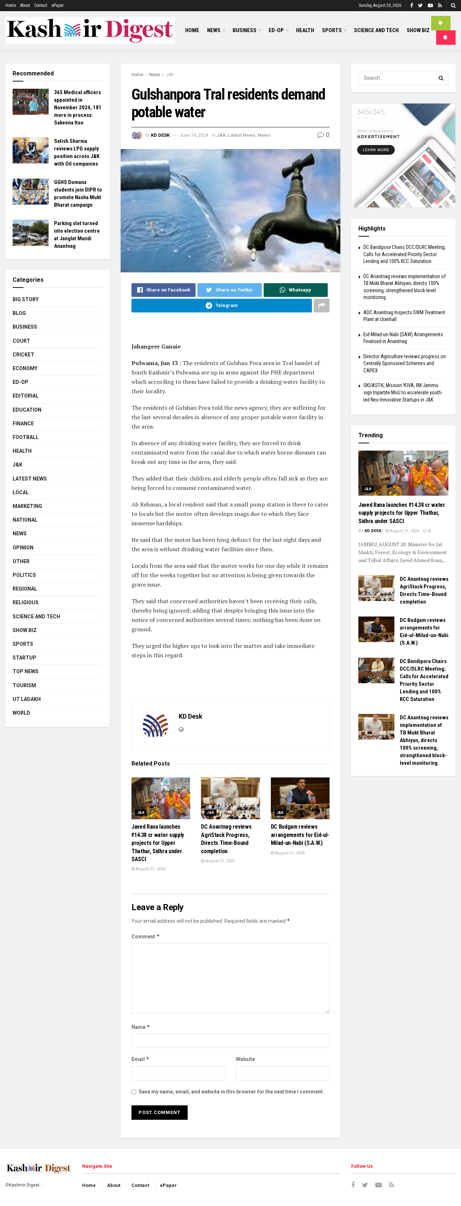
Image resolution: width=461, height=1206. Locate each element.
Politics (24, 575)
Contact (40, 5)
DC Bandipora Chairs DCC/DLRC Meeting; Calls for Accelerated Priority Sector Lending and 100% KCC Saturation (404, 254)
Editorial (26, 396)
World (21, 713)
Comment (145, 936)
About (25, 5)
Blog (19, 313)
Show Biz (418, 30)
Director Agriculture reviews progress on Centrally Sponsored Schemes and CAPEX (404, 363)
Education (27, 410)
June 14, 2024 (194, 135)
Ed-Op (276, 30)
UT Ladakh (27, 699)
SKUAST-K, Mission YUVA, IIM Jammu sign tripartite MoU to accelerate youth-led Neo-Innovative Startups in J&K (403, 392)
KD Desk (160, 135)
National (25, 520)
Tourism (24, 685)
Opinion (23, 548)
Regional (25, 589)
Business (244, 30)
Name (140, 1026)
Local (21, 492)
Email (140, 1059)
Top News (26, 671)
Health (305, 30)
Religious (26, 602)
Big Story (26, 299)
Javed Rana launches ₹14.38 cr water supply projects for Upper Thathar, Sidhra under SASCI (157, 843)
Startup (24, 658)
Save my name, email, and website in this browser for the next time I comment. (231, 1092)
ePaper (58, 5)
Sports (332, 30)
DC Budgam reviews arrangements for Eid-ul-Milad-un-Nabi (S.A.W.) (300, 834)
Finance (23, 423)
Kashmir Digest (24, 1185)
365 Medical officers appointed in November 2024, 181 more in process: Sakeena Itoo (78, 107)
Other (21, 561)
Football (26, 437)
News (213, 30)
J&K (170, 74)
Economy (25, 368)
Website (245, 1059)
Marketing (27, 506)
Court (21, 341)
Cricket (23, 355)
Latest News (241, 135)
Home (10, 5)
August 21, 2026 (150, 869)
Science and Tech (36, 616)
